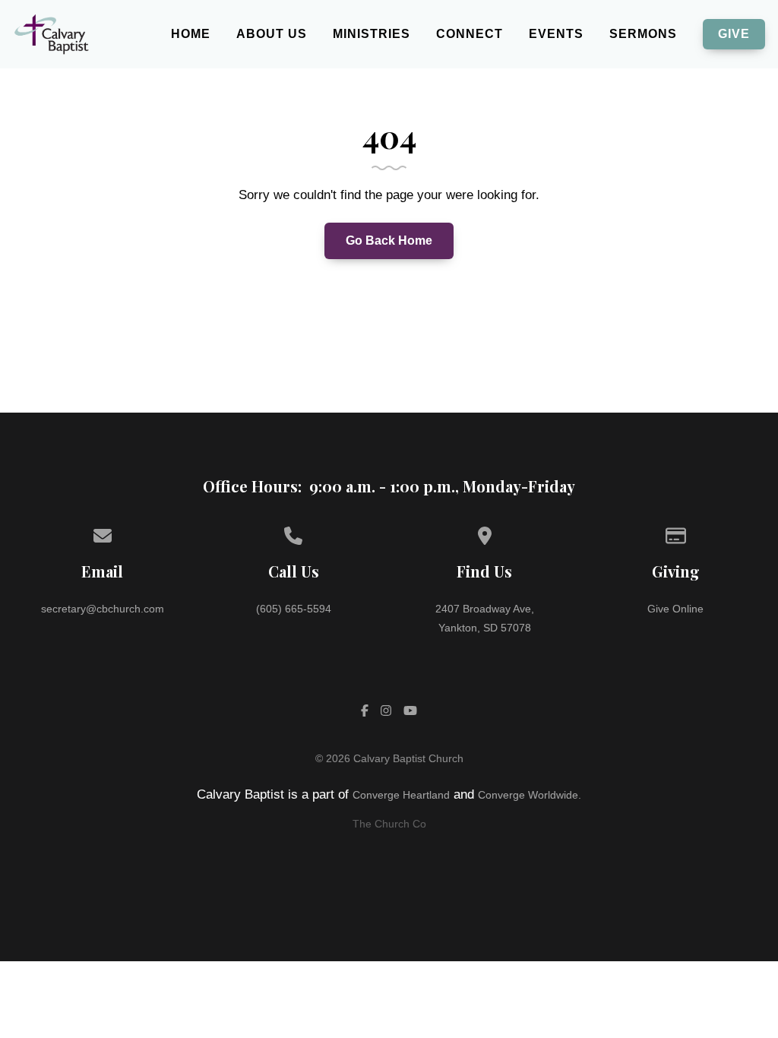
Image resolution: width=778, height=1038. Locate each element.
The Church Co (389, 824)
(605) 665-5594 (293, 609)
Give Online (675, 609)
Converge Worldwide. (529, 795)
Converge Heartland (401, 795)
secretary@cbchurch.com (102, 609)
